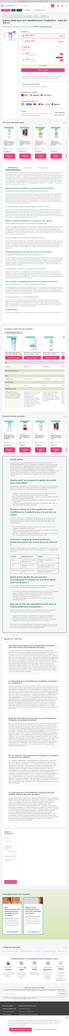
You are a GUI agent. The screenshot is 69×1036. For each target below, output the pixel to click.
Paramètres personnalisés (46, 1029)
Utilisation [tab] (27, 168)
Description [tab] (13, 168)
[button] (14, 32)
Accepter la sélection (20, 1029)
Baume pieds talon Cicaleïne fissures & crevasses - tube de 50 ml (24, 143)
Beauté (30, 15)
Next (65, 123)
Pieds (36, 15)
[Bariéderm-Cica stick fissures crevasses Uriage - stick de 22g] (32, 343)
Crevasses (44, 15)
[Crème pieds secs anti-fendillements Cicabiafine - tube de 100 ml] (13, 343)
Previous (63, 123)
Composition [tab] (43, 168)
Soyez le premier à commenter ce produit (15, 26)
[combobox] (37, 6)
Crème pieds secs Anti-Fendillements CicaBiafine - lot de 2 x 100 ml (9, 437)
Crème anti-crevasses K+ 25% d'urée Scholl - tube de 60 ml (55, 143)
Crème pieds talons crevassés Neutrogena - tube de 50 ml (24, 437)
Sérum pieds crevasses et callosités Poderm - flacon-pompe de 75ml (9, 143)
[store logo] (12, 6)
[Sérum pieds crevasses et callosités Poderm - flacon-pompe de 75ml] (51, 343)
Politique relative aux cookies (16, 1025)
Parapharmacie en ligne (17, 15)
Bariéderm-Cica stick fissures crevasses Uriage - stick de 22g (32, 353)
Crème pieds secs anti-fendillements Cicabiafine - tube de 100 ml (13, 353)
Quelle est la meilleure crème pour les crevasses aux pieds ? (33, 910)
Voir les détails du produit (46, 26)
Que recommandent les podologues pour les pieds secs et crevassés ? (12, 911)
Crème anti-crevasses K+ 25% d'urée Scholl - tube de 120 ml (40, 143)
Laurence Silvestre (8, 918)
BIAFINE (36, 26)
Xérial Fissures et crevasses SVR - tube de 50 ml (40, 436)
